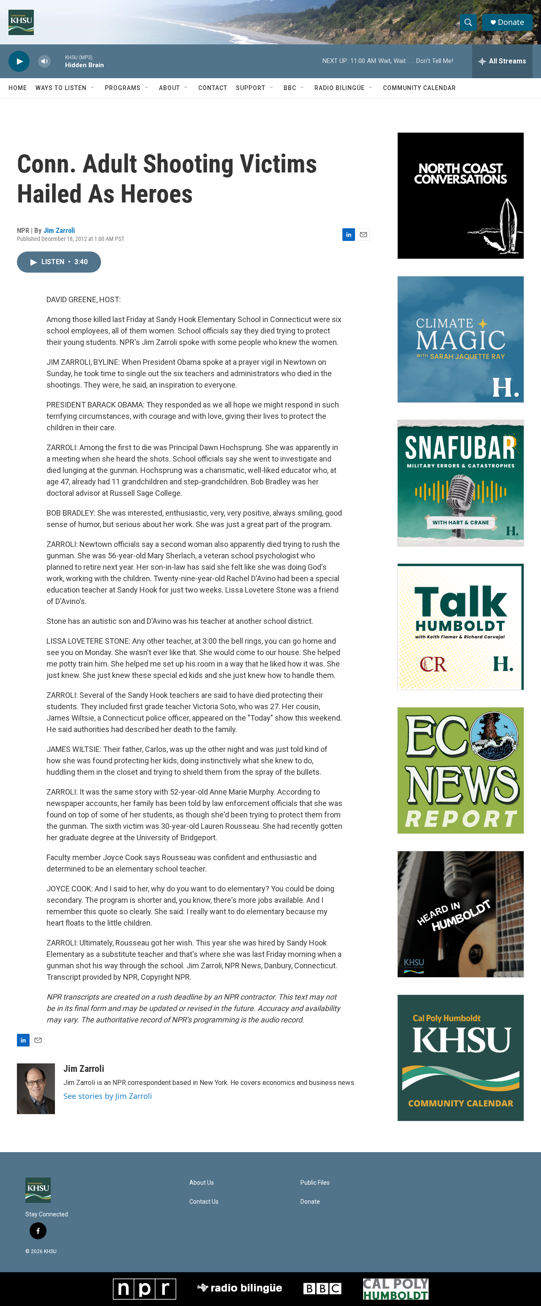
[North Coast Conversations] (461, 196)
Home (17, 88)
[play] (19, 61)
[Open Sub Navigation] (93, 88)
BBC (290, 88)
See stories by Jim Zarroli (107, 1096)
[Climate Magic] (461, 339)
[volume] (44, 61)
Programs (123, 88)
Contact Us (204, 1202)
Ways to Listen (61, 88)
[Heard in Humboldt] (461, 914)
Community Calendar (419, 88)
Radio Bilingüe (339, 88)
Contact (212, 88)
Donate (511, 22)
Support (250, 88)
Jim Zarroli (59, 230)
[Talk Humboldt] (461, 627)
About (169, 88)
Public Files (315, 1183)
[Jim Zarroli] (36, 1088)
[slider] (58, 61)
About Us (201, 1183)
